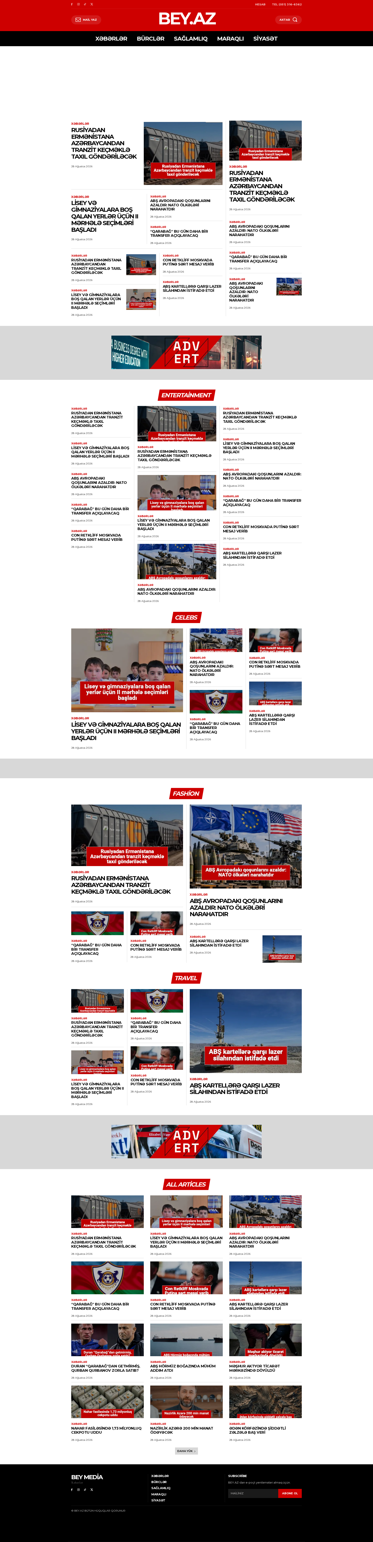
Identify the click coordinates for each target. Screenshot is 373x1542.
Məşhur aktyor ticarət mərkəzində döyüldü (254, 1368)
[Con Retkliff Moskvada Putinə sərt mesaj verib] (275, 640)
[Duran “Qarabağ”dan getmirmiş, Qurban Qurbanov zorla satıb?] (107, 1340)
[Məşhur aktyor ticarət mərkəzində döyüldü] (265, 1340)
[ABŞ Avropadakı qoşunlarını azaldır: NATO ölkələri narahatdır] (289, 286)
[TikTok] (85, 4)
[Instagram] (78, 4)
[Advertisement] (186, 78)
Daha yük (185, 1451)
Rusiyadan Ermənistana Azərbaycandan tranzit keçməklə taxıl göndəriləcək (103, 143)
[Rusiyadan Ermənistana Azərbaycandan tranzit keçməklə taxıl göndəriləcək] (183, 153)
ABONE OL (290, 1493)
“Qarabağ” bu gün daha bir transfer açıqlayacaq (179, 233)
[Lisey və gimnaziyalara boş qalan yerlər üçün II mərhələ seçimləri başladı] (141, 299)
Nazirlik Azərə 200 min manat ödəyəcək (181, 1430)
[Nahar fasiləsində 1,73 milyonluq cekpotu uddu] (107, 1402)
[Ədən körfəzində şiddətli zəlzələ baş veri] (265, 1402)
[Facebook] (72, 4)
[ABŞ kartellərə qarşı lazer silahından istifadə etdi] (275, 693)
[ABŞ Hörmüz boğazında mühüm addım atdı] (186, 1340)
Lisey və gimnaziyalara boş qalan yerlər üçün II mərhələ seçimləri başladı (104, 216)
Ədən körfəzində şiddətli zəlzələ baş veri (257, 1430)
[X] (91, 4)
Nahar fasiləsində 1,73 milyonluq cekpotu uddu (106, 1430)
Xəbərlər (80, 124)
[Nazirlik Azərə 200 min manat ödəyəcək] (186, 1402)
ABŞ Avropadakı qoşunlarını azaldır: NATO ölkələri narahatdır (180, 205)
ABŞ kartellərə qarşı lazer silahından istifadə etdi (192, 288)
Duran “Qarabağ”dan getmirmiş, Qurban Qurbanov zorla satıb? (105, 1368)
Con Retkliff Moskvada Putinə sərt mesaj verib (188, 262)
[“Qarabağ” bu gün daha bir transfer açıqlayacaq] (216, 702)
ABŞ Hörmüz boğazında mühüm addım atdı (182, 1368)
